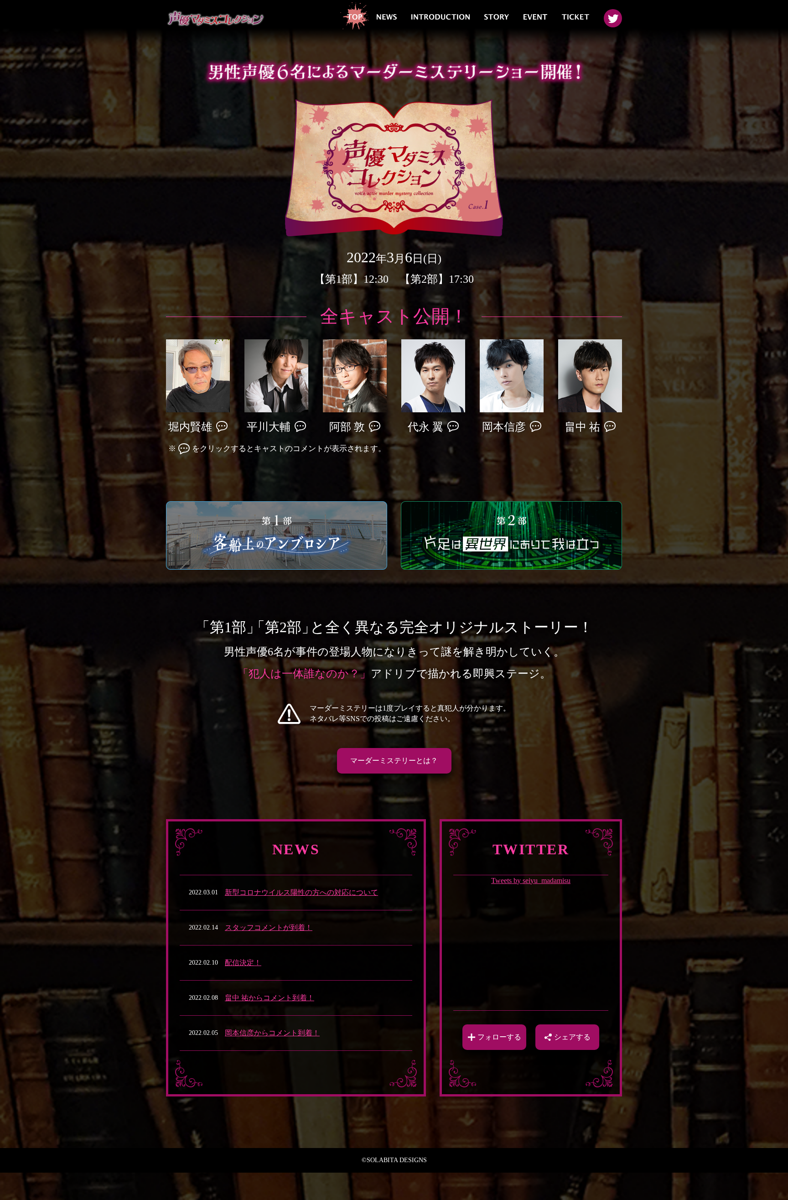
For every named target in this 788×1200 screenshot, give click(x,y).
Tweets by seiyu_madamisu (530, 880)
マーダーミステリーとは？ (394, 760)
